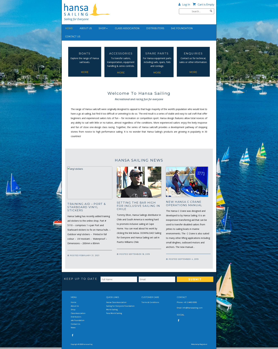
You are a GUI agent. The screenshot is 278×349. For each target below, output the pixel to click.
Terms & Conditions (150, 302)
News (73, 327)
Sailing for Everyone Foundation (120, 306)
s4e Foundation (182, 28)
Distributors (155, 28)
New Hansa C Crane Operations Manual (184, 203)
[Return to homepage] (99, 12)
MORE (84, 72)
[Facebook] (72, 335)
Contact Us (72, 36)
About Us (86, 28)
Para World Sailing (114, 313)
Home (69, 28)
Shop (102, 28)
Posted (84, 255)
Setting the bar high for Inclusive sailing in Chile (138, 206)
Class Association (127, 28)
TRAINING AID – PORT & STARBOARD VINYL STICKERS (86, 207)
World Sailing (112, 309)
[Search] (211, 11)
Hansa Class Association (116, 302)
